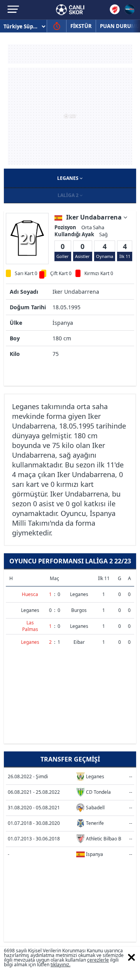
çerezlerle (98, 960)
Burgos (79, 610)
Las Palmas (30, 626)
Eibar (79, 642)
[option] (27, 238)
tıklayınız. (60, 964)
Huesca (30, 594)
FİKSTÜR (81, 26)
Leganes (68, 178)
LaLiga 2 (69, 195)
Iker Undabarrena (94, 217)
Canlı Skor (70, 9)
